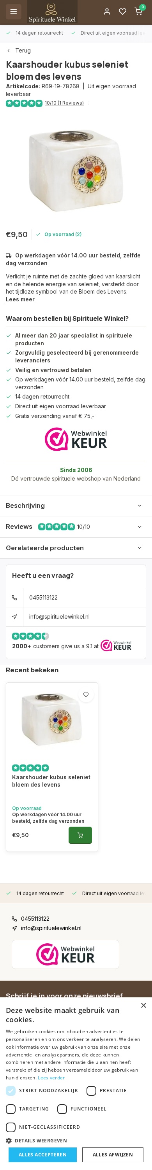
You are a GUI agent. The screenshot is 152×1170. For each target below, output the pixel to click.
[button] (76, 1140)
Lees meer (20, 299)
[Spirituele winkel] (52, 11)
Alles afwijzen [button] (113, 1154)
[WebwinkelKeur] (76, 439)
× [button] (143, 1006)
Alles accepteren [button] (43, 1154)
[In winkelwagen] (80, 835)
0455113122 (43, 597)
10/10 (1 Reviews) (64, 103)
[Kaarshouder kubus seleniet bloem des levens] (52, 720)
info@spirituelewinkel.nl (59, 616)
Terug (23, 50)
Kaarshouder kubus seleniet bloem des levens (51, 781)
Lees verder (51, 1077)
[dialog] (76, 1083)
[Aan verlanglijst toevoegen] (86, 694)
